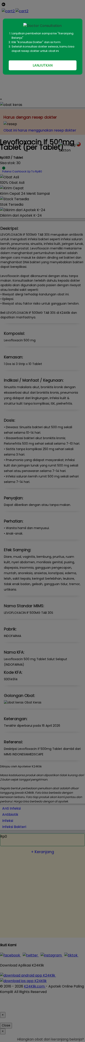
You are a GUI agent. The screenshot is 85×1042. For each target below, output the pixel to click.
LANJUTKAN (43, 65)
